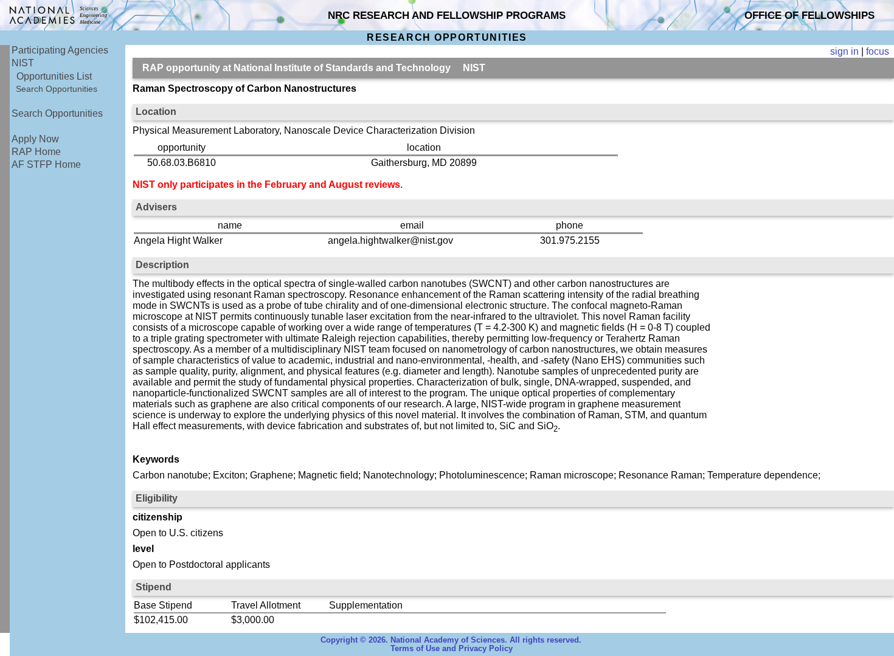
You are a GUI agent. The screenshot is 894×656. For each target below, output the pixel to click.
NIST (23, 63)
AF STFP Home (46, 164)
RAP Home (36, 152)
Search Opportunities (56, 89)
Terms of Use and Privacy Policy (451, 648)
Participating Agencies (60, 50)
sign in (844, 51)
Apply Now (35, 139)
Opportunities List (54, 76)
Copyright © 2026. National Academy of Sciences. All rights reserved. (451, 640)
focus (877, 51)
